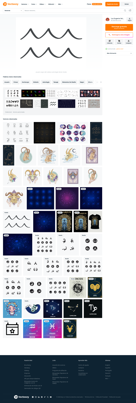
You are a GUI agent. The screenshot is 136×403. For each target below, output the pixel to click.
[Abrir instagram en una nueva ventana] (36, 397)
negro (82, 82)
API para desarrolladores (32, 378)
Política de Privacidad (102, 397)
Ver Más (94, 104)
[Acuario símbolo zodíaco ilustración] (96, 132)
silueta (90, 82)
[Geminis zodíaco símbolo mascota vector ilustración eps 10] (12, 308)
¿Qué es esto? (119, 49)
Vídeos (42, 4)
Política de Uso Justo (115, 397)
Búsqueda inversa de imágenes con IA (31, 382)
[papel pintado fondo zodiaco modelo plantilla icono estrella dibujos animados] (95, 287)
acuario (6, 82)
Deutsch (107, 373)
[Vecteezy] (10, 4)
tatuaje (55, 82)
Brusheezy (27, 365)
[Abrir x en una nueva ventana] (48, 397)
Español (107, 368)
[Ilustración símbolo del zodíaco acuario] (64, 221)
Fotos (33, 4)
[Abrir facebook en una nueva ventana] (33, 397)
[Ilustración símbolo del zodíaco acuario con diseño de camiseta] (88, 221)
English (107, 365)
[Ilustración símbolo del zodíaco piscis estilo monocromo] (77, 287)
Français (107, 376)
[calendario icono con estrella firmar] (12, 328)
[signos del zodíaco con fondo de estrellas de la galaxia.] (40, 198)
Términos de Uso (89, 397)
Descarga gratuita (119, 27)
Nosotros (81, 370)
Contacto (81, 368)
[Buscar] (125, 10)
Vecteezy (27, 368)
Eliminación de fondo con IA (33, 385)
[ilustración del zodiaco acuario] (32, 308)
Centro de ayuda (83, 365)
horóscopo (25, 82)
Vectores (24, 4)
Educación (27, 376)
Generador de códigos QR (32, 388)
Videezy (26, 370)
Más (59, 4)
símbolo (36, 82)
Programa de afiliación (59, 370)
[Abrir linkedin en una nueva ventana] (39, 397)
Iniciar (127, 4)
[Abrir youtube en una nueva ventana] (51, 397)
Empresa (27, 373)
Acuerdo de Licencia (58, 365)
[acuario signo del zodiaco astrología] (17, 221)
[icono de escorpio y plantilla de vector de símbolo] (45, 245)
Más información (111, 53)
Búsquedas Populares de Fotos (60, 378)
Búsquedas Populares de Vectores (60, 374)
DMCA (54, 368)
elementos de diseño (69, 82)
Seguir (130, 20)
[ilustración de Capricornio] (26, 155)
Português (108, 370)
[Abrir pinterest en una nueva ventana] (42, 397)
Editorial (51, 4)
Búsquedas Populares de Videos (60, 382)
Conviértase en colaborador (83, 374)
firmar (16, 82)
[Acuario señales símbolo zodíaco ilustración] (8, 155)
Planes (89, 4)
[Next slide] (99, 82)
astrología (46, 82)
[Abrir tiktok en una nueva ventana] (45, 397)
